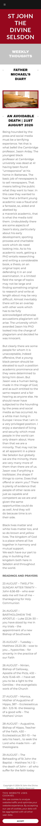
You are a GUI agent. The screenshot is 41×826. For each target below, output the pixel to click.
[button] (5, 4)
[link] (20, 26)
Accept (20, 821)
